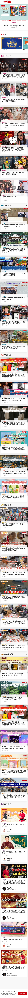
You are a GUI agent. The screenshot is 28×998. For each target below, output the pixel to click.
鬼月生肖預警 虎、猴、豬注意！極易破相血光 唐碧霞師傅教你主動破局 (13, 883)
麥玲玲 (8, 831)
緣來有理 (9, 829)
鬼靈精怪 (9, 888)
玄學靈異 (4, 823)
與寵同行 (4, 522)
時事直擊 (4, 223)
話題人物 (4, 146)
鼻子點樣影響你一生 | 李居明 (12, 939)
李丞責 (8, 860)
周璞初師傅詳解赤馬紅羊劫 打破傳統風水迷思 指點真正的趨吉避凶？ (13, 911)
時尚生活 (4, 421)
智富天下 (9, 944)
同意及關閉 (22, 993)
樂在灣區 (4, 696)
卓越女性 (4, 397)
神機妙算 (9, 859)
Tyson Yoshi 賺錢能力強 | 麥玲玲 (13, 825)
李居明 (8, 946)
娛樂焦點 (4, 73)
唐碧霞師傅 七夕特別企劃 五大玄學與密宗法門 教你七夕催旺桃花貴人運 (13, 968)
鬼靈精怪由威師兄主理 (12, 889)
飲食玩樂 (4, 372)
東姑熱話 (4, 170)
